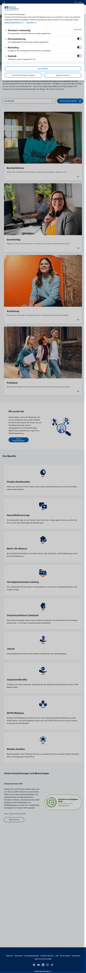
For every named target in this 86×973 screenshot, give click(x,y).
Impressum (30, 22)
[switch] (79, 38)
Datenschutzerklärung (13, 22)
